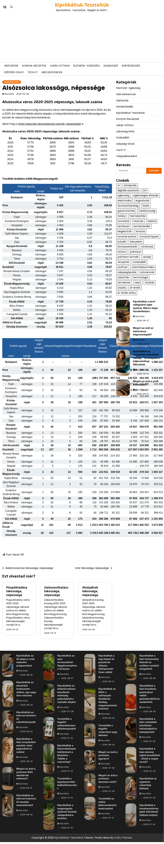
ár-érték (135, 288)
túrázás (149, 282)
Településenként (12, 82)
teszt (138, 282)
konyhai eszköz (126, 236)
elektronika (124, 200)
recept (147, 257)
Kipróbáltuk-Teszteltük (82, 4)
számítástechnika (143, 267)
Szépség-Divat (14, 72)
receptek (123, 262)
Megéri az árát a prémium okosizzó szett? (108, 778)
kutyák (121, 241)
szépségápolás (126, 272)
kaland (152, 221)
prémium (135, 252)
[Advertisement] (82, 37)
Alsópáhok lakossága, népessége (90, 591)
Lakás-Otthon (59, 66)
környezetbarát (127, 246)
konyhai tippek (149, 236)
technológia (140, 277)
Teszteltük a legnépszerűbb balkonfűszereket (67, 783)
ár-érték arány (126, 293)
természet (124, 282)
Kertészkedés (131, 66)
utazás (121, 288)
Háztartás (11, 66)
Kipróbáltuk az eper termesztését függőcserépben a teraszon (67, 662)
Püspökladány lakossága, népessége (16, 591)
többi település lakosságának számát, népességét (49, 124)
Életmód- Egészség (86, 66)
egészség (123, 195)
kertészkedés (141, 226)
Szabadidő (111, 66)
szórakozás (147, 272)
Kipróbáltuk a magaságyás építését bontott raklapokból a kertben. (66, 812)
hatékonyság (147, 211)
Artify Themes (123, 838)
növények (147, 246)
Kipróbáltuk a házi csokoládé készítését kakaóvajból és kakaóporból (148, 725)
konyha (140, 231)
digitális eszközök (128, 190)
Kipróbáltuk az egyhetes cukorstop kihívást (148, 783)
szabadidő (139, 262)
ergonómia (142, 200)
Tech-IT (33, 72)
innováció (123, 221)
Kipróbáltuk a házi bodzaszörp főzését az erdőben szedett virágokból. (149, 662)
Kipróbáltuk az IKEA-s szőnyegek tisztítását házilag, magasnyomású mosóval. (107, 698)
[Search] (11, 7)
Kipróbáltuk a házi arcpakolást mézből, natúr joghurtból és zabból (26, 745)
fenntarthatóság (127, 206)
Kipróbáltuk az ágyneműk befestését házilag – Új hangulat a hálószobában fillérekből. (146, 358)
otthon (121, 252)
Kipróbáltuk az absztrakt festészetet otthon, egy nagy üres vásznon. (26, 689)
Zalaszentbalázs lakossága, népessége (56, 591)
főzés (145, 206)
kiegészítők (124, 231)
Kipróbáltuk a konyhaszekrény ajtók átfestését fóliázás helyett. (148, 810)
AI (118, 185)
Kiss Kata (9, 94)
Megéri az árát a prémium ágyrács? (108, 755)
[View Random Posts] (4, 7)
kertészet (123, 226)
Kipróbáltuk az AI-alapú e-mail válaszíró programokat (25, 660)
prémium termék (128, 257)
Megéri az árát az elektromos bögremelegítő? (143, 331)
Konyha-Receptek (34, 66)
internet (138, 221)
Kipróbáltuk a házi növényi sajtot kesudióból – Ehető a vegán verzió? (149, 755)
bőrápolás (130, 185)
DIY (145, 190)
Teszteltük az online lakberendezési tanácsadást (107, 803)
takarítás (123, 277)
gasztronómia (126, 211)
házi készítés (138, 216)
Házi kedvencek (51, 72)
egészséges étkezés (146, 195)
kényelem (136, 241)
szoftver (122, 267)
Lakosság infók (125, 131)
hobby (121, 216)
